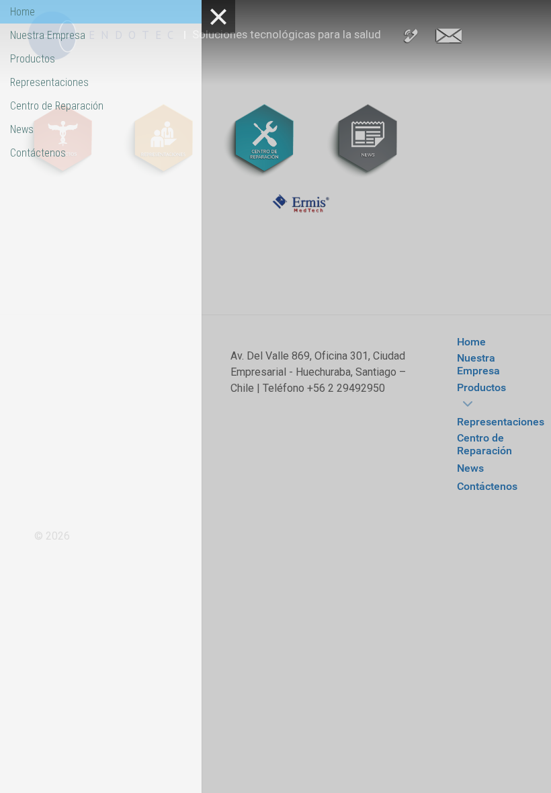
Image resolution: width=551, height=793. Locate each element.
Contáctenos (38, 153)
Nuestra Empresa (47, 35)
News (22, 129)
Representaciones (49, 82)
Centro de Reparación (56, 105)
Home (22, 11)
